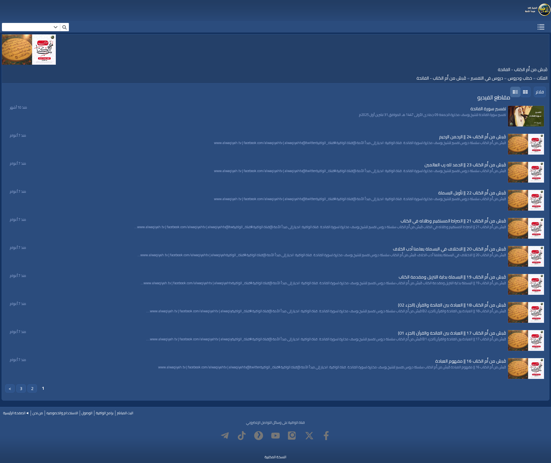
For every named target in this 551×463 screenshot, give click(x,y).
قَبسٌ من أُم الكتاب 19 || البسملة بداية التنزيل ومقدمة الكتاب (452, 277)
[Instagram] (292, 435)
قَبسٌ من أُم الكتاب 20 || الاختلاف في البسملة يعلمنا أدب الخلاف (449, 249)
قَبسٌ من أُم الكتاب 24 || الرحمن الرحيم (472, 137)
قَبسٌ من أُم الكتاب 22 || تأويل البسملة (472, 193)
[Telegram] (224, 435)
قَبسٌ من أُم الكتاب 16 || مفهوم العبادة (470, 361)
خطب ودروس (520, 78)
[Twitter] (309, 435)
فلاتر (540, 92)
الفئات (542, 78)
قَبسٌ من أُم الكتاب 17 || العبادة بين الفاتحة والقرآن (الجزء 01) (452, 333)
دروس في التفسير (487, 78)
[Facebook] (326, 435)
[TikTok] (241, 435)
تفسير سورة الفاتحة (488, 109)
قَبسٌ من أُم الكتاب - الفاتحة (441, 78)
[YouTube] (275, 435)
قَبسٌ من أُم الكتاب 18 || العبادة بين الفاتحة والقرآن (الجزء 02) (452, 305)
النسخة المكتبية (275, 457)
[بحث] (64, 27)
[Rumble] (258, 435)
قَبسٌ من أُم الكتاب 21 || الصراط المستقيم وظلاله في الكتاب (453, 221)
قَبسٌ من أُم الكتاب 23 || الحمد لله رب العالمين (465, 165)
